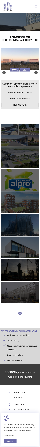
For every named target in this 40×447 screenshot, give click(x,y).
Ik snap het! (10, 441)
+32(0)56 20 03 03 (22, 404)
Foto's (15, 70)
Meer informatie (19, 105)
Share (25, 70)
